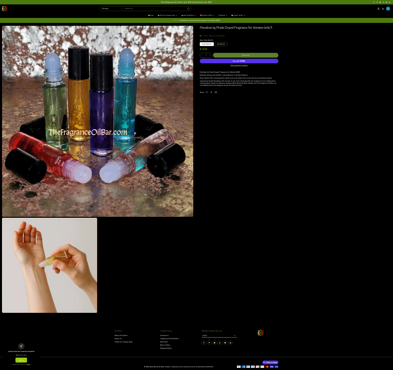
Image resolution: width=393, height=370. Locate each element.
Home (175, 20)
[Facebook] (374, 2)
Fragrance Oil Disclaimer (169, 338)
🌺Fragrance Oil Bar (206, 15)
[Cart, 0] (383, 8)
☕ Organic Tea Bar (237, 15)
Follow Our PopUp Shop (124, 342)
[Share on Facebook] (207, 92)
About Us (118, 338)
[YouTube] (386, 2)
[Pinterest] (377, 2)
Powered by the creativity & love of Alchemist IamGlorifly (192, 366)
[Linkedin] (389, 2)
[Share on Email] (216, 92)
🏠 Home (151, 15)
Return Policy (165, 345)
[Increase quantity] (210, 55)
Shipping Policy (166, 348)
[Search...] (188, 8)
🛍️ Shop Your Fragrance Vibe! (166, 15)
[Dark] (388, 9)
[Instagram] (380, 2)
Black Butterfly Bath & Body (160, 366)
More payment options (239, 65)
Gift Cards (164, 342)
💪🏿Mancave (221, 15)
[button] (245, 55)
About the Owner (121, 335)
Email (205, 335)
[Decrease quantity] (202, 55)
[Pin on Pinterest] (211, 92)
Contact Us (164, 335)
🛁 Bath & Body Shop (187, 15)
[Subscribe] (234, 335)
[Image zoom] (97, 121)
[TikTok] (383, 2)
